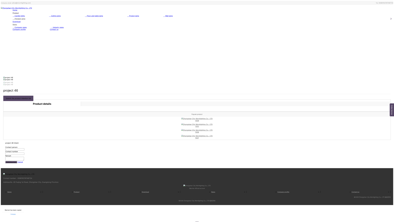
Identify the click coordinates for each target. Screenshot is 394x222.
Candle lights (20, 16)
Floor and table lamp (95, 16)
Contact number (11, 151)
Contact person (11, 147)
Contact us (54, 29)
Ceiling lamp (56, 16)
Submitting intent (11, 162)
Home (15, 10)
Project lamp (134, 16)
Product (16, 13)
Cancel (20, 162)
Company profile (19, 29)
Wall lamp (169, 16)
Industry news (58, 27)
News (15, 24)
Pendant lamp (20, 19)
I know (13, 214)
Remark (8, 156)
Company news (21, 27)
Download (17, 22)
